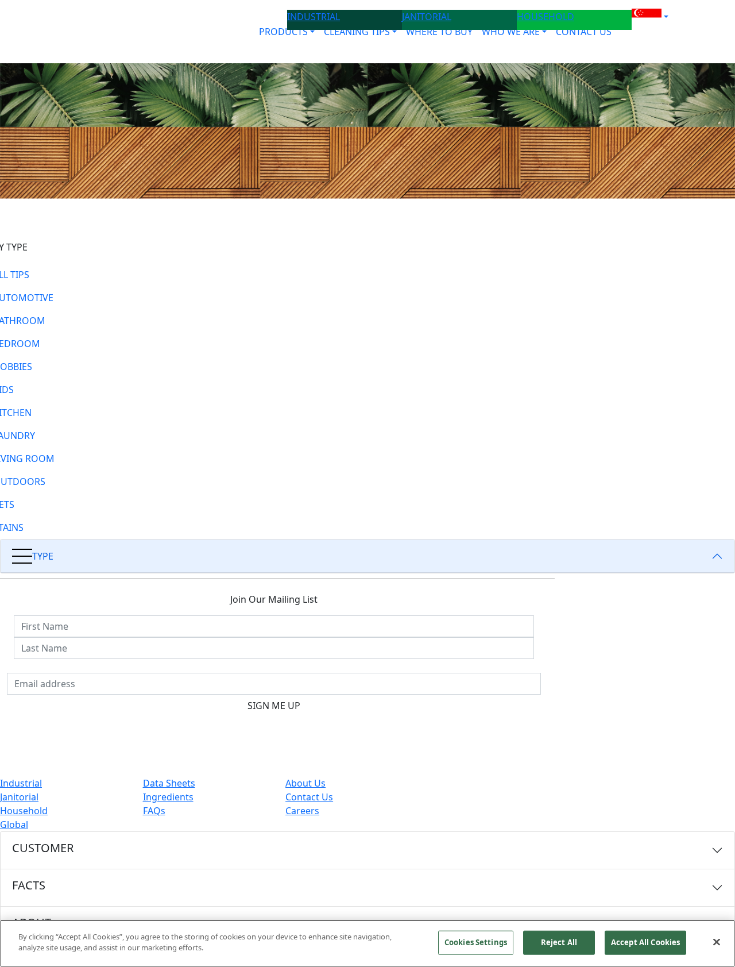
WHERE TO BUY (439, 31)
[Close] (716, 941)
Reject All (559, 942)
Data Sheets (169, 783)
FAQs (154, 810)
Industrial (21, 783)
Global (14, 824)
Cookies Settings (475, 942)
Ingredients (168, 797)
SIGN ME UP (273, 705)
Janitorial (19, 797)
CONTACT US (584, 31)
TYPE (42, 556)
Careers (302, 810)
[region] (367, 943)
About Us (305, 783)
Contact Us (309, 797)
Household (24, 810)
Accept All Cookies (645, 942)
